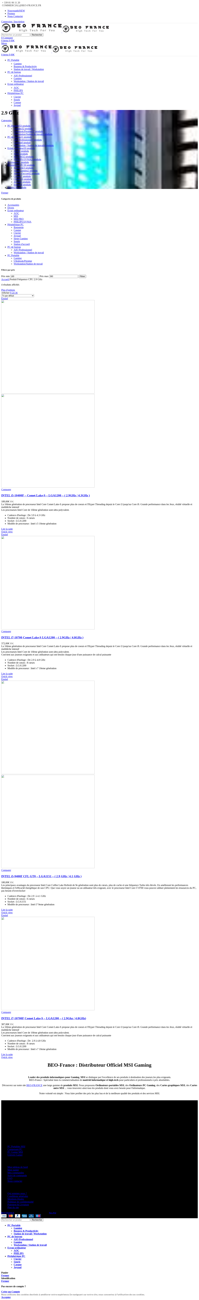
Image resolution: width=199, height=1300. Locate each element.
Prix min (5, 276)
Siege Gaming (21, 238)
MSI (16, 216)
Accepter (6, 1297)
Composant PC (14, 1149)
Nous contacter (14, 1181)
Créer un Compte (10, 1291)
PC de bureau (14, 247)
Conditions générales (17, 1196)
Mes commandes (15, 1172)
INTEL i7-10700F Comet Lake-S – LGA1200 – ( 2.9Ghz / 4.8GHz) (43, 1018)
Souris (17, 99)
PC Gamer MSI (15, 1152)
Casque (17, 102)
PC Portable (13, 255)
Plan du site (13, 1207)
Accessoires (13, 205)
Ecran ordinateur (15, 210)
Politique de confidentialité (20, 1201)
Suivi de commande (17, 1175)
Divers (10, 207)
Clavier (17, 96)
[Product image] (48, 486)
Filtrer (82, 276)
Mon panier (13, 1170)
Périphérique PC (15, 224)
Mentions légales (15, 1199)
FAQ (9, 1178)
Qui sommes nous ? (17, 1193)
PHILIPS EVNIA (22, 221)
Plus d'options (8, 290)
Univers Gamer (15, 1155)
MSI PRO (19, 219)
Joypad (17, 105)
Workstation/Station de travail (28, 263)
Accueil (5, 279)
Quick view (7, 531)
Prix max (44, 276)
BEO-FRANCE (34, 1085)
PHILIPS (18, 90)
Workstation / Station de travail (29, 81)
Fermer (4, 192)
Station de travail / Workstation (29, 69)
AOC (16, 87)
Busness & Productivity (25, 66)
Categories (6, 120)
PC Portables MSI (16, 1146)
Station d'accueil (22, 244)
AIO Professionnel (23, 75)
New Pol (52, 1213)
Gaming (18, 63)
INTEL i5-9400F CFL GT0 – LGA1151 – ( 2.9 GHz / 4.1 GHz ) (41, 876)
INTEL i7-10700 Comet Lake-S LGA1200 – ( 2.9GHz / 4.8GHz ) (42, 637)
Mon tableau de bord (17, 1167)
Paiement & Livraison (18, 1204)
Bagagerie (19, 227)
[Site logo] (31, 31)
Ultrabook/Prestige (23, 261)
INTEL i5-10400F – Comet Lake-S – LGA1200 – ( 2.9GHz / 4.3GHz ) (45, 495)
